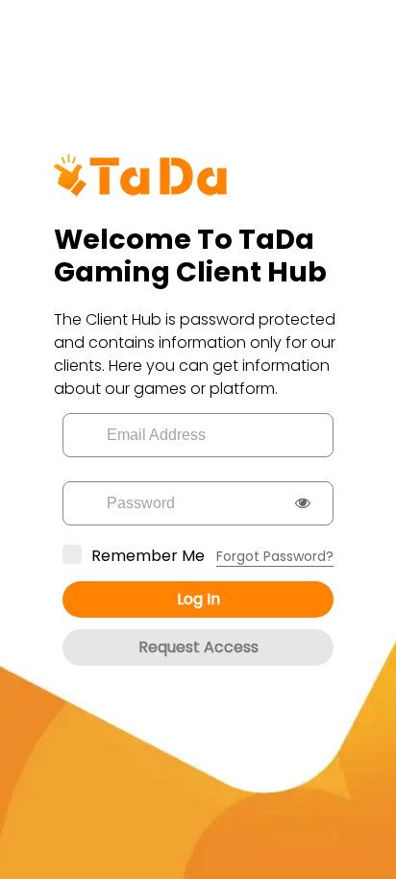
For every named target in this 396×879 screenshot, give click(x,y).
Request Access (198, 647)
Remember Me (148, 556)
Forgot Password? (275, 556)
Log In (198, 599)
